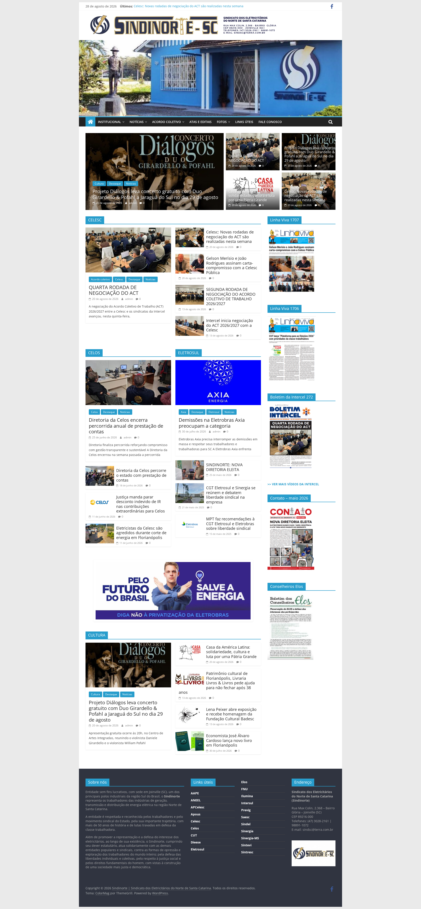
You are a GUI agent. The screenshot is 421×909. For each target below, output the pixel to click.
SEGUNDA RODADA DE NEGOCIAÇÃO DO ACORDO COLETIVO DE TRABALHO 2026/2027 (230, 296)
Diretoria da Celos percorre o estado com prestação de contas (141, 475)
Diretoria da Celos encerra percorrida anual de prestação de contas (126, 425)
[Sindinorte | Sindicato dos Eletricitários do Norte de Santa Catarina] (210, 42)
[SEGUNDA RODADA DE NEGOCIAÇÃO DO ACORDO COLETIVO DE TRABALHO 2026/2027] (189, 287)
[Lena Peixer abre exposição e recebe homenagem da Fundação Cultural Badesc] (189, 707)
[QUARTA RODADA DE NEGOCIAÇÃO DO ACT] (253, 135)
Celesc (119, 279)
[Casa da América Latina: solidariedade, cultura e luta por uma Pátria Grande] (183, 135)
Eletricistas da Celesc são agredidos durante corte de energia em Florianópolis (141, 532)
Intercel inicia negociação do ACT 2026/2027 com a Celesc (229, 325)
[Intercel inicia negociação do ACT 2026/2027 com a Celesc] (189, 318)
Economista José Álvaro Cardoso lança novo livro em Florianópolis (229, 740)
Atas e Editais (200, 122)
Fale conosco (270, 122)
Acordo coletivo (166, 122)
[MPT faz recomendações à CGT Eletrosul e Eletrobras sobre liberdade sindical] (189, 517)
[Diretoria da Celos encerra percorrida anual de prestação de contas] (128, 362)
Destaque (144, 183)
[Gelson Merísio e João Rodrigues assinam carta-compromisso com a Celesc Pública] (189, 256)
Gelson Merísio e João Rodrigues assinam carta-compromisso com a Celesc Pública (231, 265)
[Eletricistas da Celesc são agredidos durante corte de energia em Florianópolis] (100, 526)
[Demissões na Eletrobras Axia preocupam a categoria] (218, 362)
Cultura (127, 183)
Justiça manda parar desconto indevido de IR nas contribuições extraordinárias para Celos (140, 504)
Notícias (137, 122)
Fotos (222, 122)
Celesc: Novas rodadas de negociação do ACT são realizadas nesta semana (188, 6)
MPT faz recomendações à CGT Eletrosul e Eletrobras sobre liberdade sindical (230, 523)
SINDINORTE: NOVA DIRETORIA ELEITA (224, 467)
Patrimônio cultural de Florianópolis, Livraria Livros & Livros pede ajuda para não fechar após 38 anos (217, 683)
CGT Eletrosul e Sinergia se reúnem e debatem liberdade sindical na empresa (230, 495)
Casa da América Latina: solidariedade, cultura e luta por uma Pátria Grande (184, 194)
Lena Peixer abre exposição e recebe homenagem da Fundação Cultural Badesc (231, 714)
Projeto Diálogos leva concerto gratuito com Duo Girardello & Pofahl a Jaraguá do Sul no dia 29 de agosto (309, 154)
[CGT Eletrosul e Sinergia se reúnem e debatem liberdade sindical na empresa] (189, 486)
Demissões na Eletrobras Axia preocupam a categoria (212, 422)
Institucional (109, 122)
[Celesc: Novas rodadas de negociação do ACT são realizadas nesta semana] (308, 175)
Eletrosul (214, 412)
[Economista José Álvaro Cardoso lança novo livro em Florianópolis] (189, 733)
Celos (94, 412)
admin (162, 203)
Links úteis (244, 122)
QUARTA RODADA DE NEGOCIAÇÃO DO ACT (246, 158)
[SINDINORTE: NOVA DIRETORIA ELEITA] (189, 463)
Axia (183, 412)
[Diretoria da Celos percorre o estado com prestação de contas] (100, 468)
